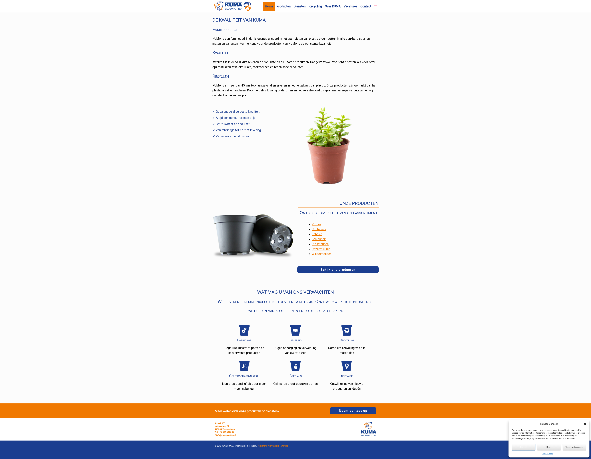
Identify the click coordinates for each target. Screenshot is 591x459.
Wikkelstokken (322, 254)
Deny (549, 447)
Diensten (300, 6)
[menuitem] (376, 6)
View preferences (574, 447)
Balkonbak (319, 239)
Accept (523, 447)
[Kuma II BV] (232, 6)
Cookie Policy (547, 454)
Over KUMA (333, 6)
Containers (319, 229)
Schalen (317, 234)
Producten (283, 6)
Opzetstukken (321, 249)
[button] (584, 423)
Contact (365, 6)
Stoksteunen (320, 244)
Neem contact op (353, 411)
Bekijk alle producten (338, 270)
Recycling (315, 6)
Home (269, 6)
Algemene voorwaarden (268, 446)
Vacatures (350, 6)
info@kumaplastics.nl (226, 435)
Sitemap (284, 446)
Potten (316, 224)
